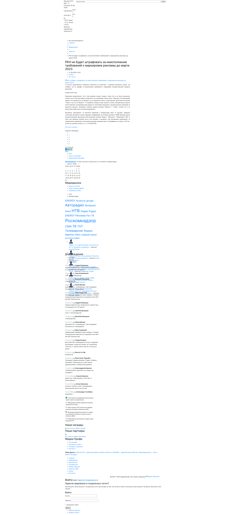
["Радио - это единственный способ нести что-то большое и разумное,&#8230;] (71, 241)
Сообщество (113, 37)
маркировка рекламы (76, 158)
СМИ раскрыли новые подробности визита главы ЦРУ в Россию (79, 403)
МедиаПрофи (71, 37)
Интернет (90, 205)
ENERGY (70, 200)
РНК (70, 154)
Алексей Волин (74, 249)
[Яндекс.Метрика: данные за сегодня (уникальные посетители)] (152, 476)
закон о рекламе (75, 156)
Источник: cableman (71, 127)
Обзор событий (126, 37)
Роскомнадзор (80, 220)
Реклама (80, 215)
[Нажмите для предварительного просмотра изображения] (97, 81)
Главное (82, 37)
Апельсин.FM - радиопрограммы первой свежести (93, 452)
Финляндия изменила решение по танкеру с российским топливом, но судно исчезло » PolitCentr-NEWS (79, 414)
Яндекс (88, 230)
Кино (68, 211)
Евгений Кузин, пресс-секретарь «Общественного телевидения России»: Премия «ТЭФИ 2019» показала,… (83, 291)
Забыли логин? (74, 512)
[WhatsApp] (69, 149)
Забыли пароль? (74, 510)
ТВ (74, 226)
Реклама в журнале (76, 446)
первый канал (89, 234)
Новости (72, 51)
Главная (71, 43)
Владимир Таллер (87, 271)
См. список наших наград (76, 428)
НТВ (76, 210)
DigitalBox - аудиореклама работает (125, 452)
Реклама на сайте (75, 444)
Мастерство (102, 37)
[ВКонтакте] (66, 149)
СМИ (68, 226)
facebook (81, 200)
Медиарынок (90, 37)
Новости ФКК (138, 37)
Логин (67, 496)
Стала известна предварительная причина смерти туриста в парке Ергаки (79, 399)
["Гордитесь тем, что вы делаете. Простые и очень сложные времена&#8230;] (71, 252)
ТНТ (80, 226)
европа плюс (73, 234)
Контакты (154, 37)
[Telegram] (71, 149)
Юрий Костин (80, 282)
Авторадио (75, 205)
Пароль (67, 500)
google (90, 200)
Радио (85, 211)
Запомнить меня (72, 505)
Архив (146, 37)
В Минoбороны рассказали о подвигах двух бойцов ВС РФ (79, 419)
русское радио (72, 238)
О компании (73, 442)
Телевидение (74, 230)
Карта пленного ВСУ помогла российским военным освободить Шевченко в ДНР (79, 408)
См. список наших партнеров (75, 436)
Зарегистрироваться (87, 480)
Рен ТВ (90, 215)
